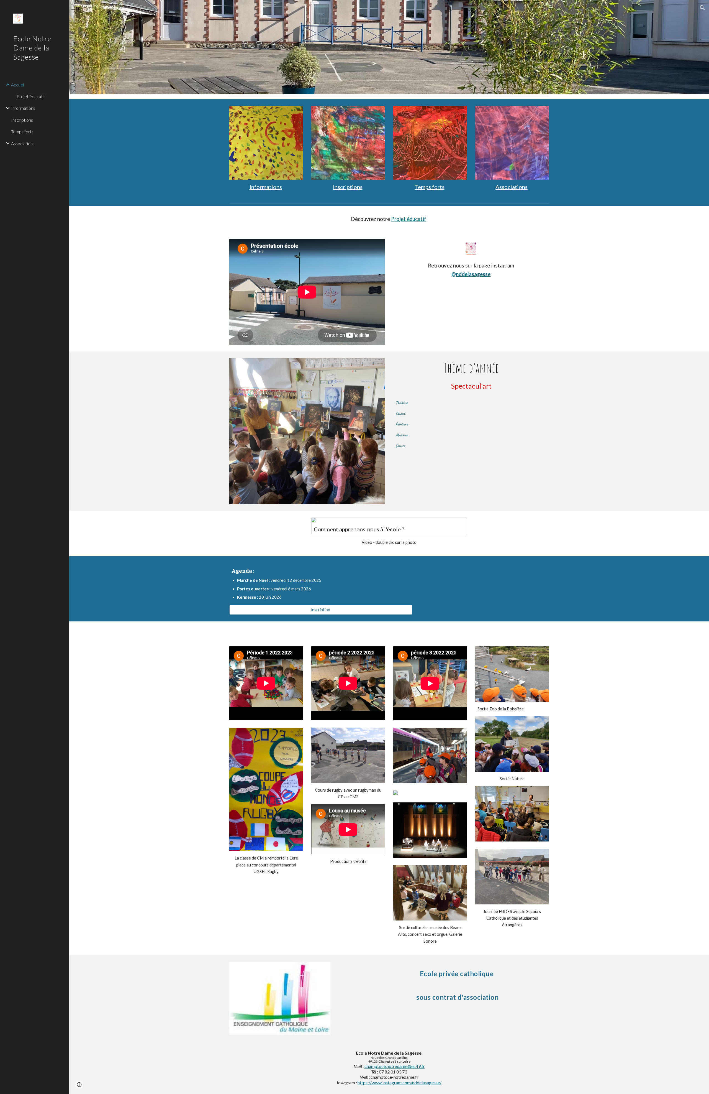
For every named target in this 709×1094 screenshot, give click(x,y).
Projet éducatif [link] (31, 96)
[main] (266, 187)
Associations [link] (23, 143)
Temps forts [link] (22, 131)
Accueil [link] (18, 84)
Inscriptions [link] (22, 120)
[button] (702, 7)
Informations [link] (23, 108)
